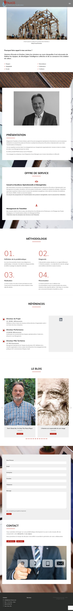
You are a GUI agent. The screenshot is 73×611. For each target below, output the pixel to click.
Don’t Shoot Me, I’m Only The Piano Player (20, 428)
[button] (26, 438)
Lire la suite (20, 433)
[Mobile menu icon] (70, 3)
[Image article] (19, 401)
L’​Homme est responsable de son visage (53, 428)
